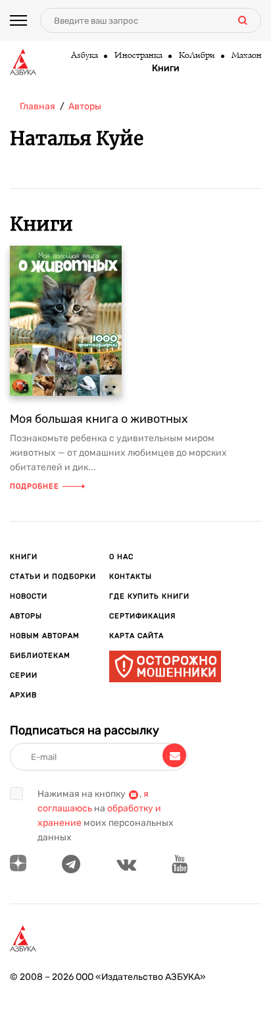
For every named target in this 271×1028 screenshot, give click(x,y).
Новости (28, 596)
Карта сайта (136, 636)
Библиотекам (40, 655)
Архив (23, 695)
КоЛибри (196, 56)
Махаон (246, 56)
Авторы (26, 616)
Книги (166, 68)
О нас (121, 557)
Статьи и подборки (53, 576)
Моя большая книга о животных (99, 419)
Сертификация (142, 616)
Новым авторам (45, 636)
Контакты (130, 576)
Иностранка (138, 56)
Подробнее (34, 486)
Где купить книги (149, 596)
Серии (23, 675)
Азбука (83, 56)
